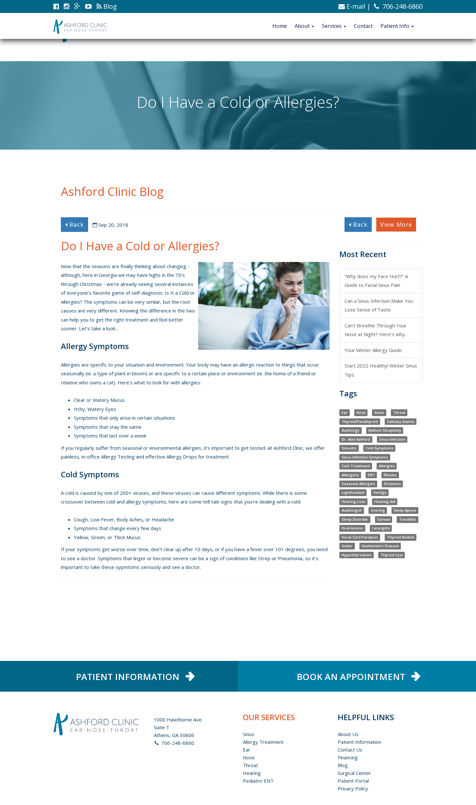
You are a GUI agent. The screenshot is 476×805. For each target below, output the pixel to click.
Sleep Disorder (355, 519)
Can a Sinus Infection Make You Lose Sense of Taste (379, 305)
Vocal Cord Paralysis (360, 537)
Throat (399, 412)
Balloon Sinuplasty (384, 430)
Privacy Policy (353, 788)
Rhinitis (390, 474)
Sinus (379, 412)
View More (396, 224)
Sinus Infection (392, 439)
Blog (343, 765)
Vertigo (380, 492)
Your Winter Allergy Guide (373, 350)
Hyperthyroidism (356, 554)
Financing (348, 757)
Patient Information (359, 742)
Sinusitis (349, 448)
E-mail (355, 6)
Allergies (387, 465)
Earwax (383, 519)
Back (75, 224)
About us (348, 734)
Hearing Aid (384, 501)
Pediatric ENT (258, 780)
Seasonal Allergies (358, 483)
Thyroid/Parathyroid (360, 421)
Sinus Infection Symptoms (365, 457)
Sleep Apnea (405, 510)
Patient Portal (353, 780)
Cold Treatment (356, 465)
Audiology (350, 430)
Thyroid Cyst (391, 554)
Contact (363, 25)
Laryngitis (381, 528)
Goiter (347, 546)
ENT (371, 474)
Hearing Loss (353, 501)
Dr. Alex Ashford (356, 439)
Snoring (378, 510)
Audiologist (352, 510)
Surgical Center (354, 773)
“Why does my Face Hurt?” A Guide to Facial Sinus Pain (376, 280)
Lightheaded (353, 492)
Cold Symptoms (379, 448)
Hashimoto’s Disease (380, 546)
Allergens (350, 474)
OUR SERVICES (269, 717)
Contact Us (350, 749)
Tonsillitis (407, 519)
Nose (361, 412)
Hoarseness (352, 528)
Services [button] (332, 25)
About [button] (303, 25)
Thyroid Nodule (400, 537)
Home (279, 25)
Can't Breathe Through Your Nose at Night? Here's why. (376, 329)
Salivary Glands (400, 421)
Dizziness (392, 483)
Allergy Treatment (263, 742)
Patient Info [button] (395, 25)
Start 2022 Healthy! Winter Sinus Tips (381, 370)
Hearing (252, 773)
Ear (344, 412)
